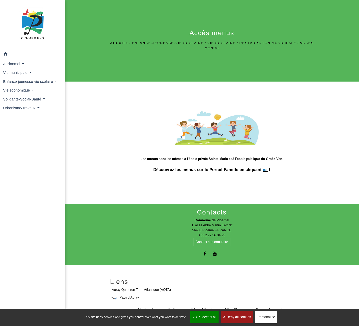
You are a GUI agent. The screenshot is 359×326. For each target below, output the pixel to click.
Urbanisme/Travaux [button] (20, 108)
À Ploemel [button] (12, 64)
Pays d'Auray (129, 297)
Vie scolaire (221, 43)
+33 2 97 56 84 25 (212, 235)
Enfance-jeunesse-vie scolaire (168, 43)
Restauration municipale (267, 43)
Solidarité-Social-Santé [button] (22, 99)
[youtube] (217, 253)
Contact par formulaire (211, 242)
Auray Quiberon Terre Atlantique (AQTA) (141, 289)
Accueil (119, 43)
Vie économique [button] (17, 90)
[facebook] (207, 253)
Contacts (212, 212)
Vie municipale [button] (15, 73)
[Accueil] (32, 24)
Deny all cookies (238, 317)
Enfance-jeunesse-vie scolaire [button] (28, 81)
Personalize (266, 317)
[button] (32, 54)
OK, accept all (205, 317)
